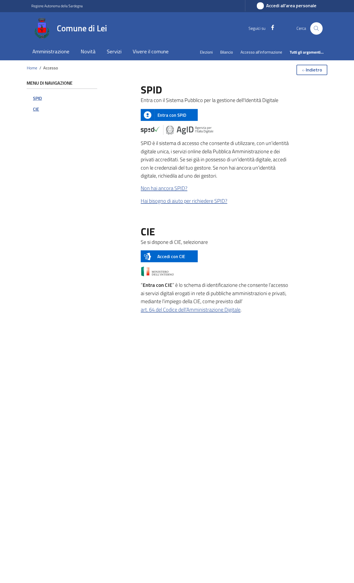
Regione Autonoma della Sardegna (57, 6)
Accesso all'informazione (261, 52)
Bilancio (226, 52)
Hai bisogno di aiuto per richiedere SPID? (184, 201)
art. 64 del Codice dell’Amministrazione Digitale (190, 309)
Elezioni (206, 52)
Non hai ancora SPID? (164, 188)
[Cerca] (316, 28)
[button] (51, 52)
